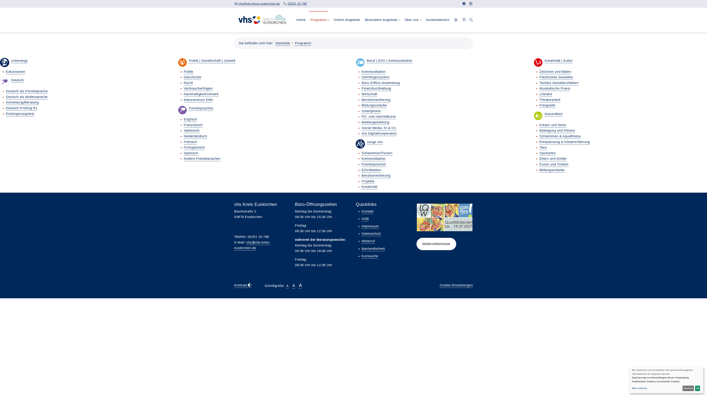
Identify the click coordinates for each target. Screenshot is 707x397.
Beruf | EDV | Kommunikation (389, 60)
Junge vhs (375, 142)
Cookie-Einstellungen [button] (456, 285)
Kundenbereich (438, 20)
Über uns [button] (412, 20)
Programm (303, 43)
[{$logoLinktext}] (260, 20)
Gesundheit (553, 114)
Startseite (282, 43)
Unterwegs (19, 60)
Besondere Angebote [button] (381, 20)
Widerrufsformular (436, 244)
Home (301, 20)
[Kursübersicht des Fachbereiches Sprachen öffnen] (182, 110)
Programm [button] (318, 20)
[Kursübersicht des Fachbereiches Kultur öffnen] (538, 62)
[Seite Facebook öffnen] (464, 3)
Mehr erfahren (639, 388)
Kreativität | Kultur (559, 60)
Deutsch (17, 80)
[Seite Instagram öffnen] (471, 3)
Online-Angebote (347, 20)
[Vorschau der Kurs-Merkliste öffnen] (464, 20)
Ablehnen (688, 388)
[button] (456, 20)
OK (697, 388)
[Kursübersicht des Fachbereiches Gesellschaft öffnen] (182, 62)
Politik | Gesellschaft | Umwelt (212, 60)
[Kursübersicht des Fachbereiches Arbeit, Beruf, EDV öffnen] (360, 62)
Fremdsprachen (201, 108)
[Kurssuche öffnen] (471, 20)
